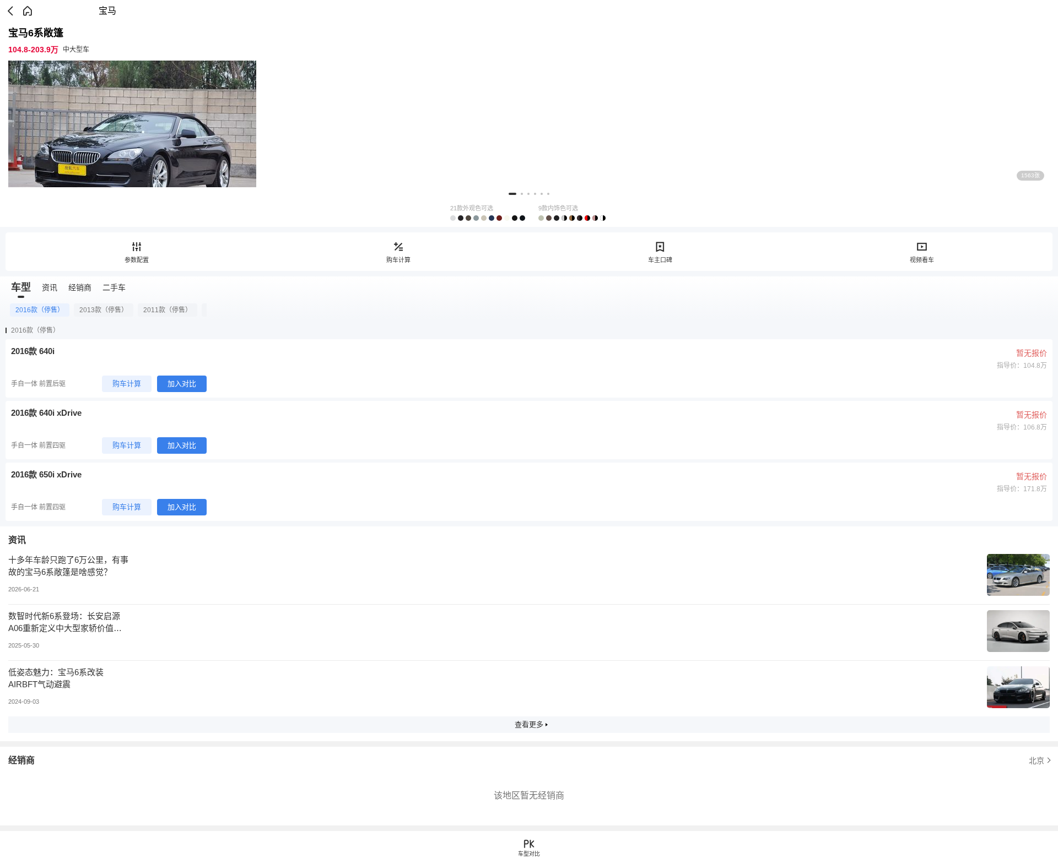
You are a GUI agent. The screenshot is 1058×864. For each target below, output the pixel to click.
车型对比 (529, 854)
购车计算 (398, 260)
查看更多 (529, 724)
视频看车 (922, 260)
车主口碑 (660, 260)
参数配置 (137, 260)
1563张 (1030, 175)
